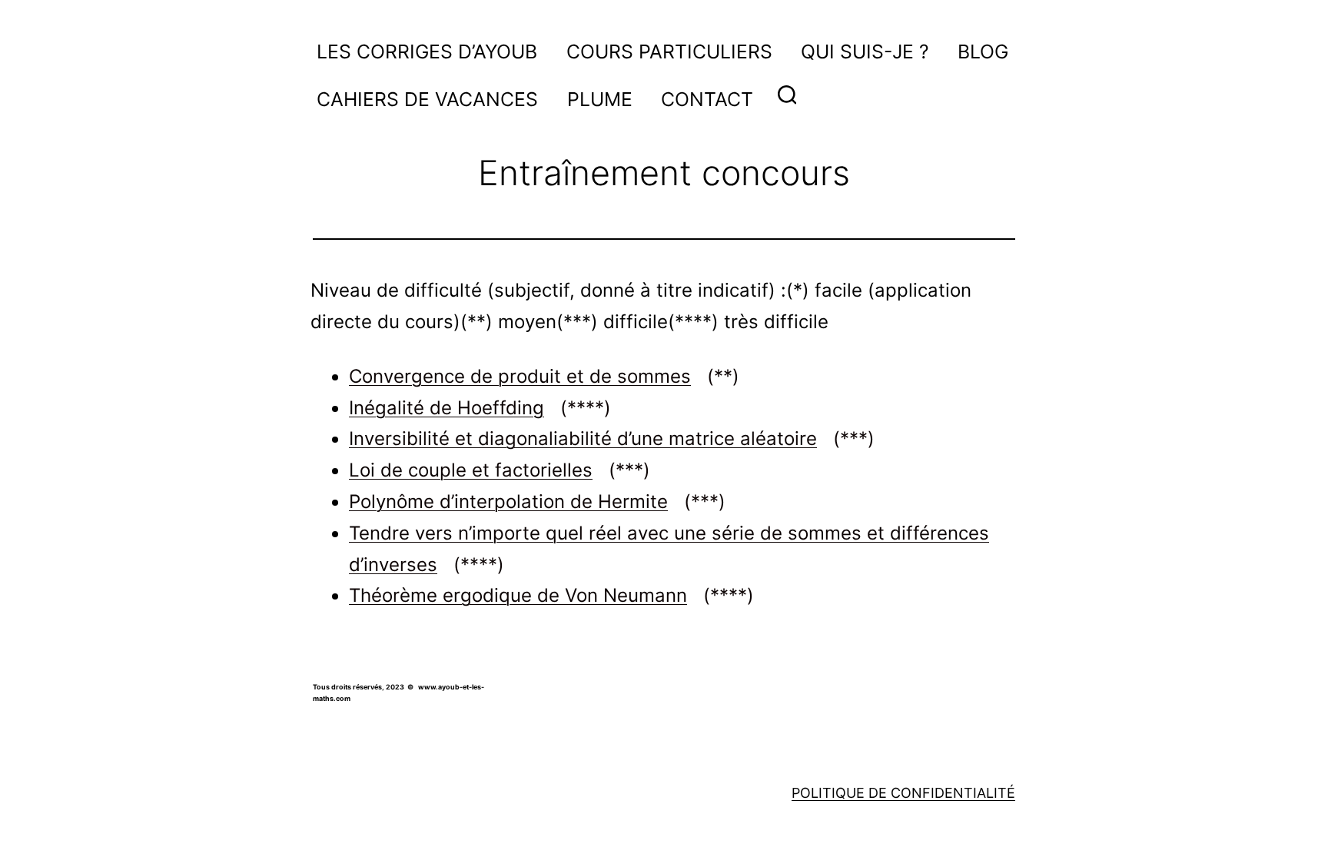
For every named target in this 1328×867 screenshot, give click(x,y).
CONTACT (707, 99)
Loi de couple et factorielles (499, 470)
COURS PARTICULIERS (669, 51)
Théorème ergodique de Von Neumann (551, 595)
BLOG (983, 51)
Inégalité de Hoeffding (480, 408)
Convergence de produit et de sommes (544, 376)
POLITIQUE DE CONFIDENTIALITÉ (903, 793)
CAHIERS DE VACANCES (427, 99)
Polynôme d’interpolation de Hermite (537, 501)
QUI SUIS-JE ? (865, 51)
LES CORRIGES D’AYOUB (427, 51)
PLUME (599, 99)
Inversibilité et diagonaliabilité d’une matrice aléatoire (612, 438)
